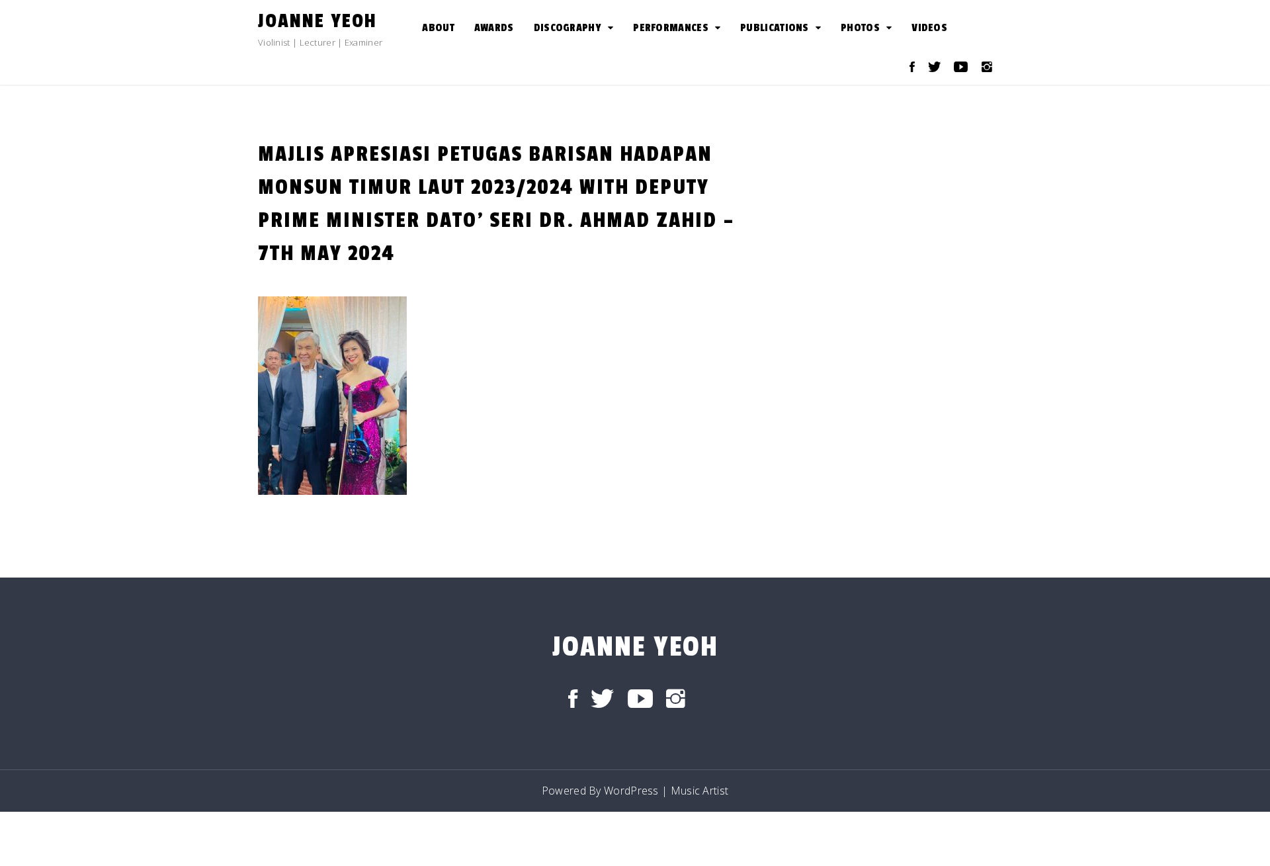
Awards (494, 27)
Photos (860, 27)
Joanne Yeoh (317, 21)
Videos (929, 27)
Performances (670, 27)
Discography (567, 27)
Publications (774, 27)
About (438, 27)
